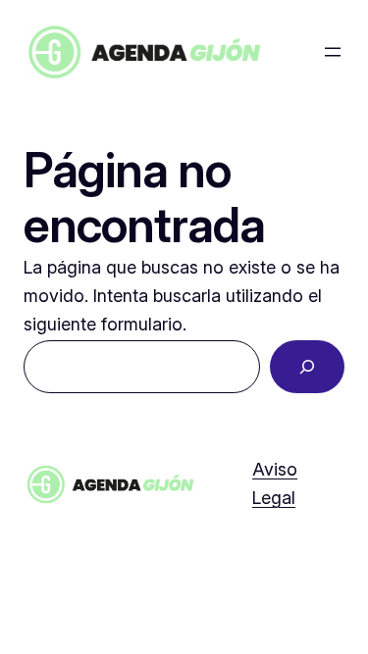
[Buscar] (307, 366)
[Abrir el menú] (332, 52)
